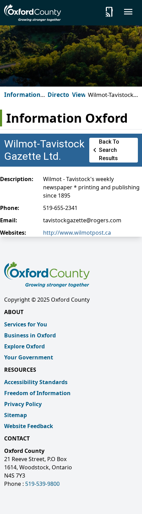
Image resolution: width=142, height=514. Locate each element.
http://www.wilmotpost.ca (77, 232)
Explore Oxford (24, 346)
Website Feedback (28, 426)
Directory (61, 95)
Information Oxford (22, 99)
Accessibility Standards (36, 382)
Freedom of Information (37, 393)
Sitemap (15, 415)
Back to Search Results (105, 149)
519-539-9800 (42, 484)
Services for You (25, 324)
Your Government (28, 357)
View (79, 95)
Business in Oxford (30, 335)
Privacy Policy (23, 404)
